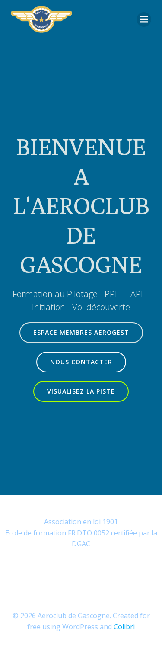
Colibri (124, 627)
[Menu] (144, 19)
